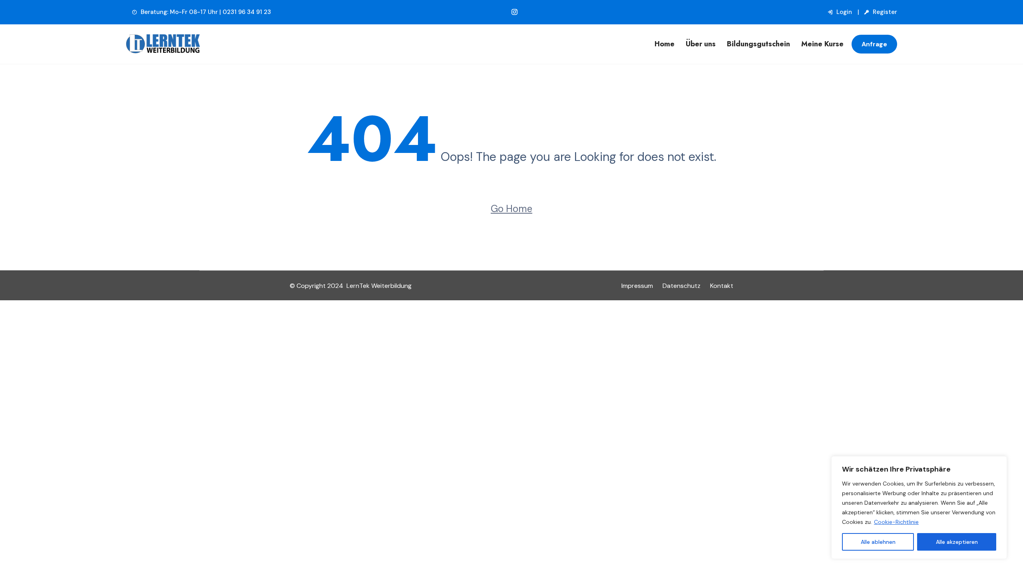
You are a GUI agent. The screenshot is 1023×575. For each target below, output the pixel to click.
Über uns (701, 44)
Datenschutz (682, 286)
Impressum (637, 286)
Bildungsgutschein (758, 44)
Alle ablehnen (878, 541)
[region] (919, 507)
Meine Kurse (822, 44)
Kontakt (721, 286)
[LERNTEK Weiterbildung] (218, 44)
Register (884, 12)
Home (665, 44)
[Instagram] (514, 12)
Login (843, 12)
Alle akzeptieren (957, 541)
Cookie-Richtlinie (896, 521)
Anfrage (874, 44)
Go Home (511, 208)
